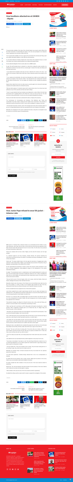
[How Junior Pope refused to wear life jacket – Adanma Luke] (26, 231)
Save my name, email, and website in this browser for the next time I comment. (22, 172)
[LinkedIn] (2, 58)
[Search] (67, 1)
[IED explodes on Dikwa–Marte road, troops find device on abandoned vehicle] (30, 470)
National (34, 4)
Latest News (28, 4)
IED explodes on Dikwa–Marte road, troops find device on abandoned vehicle (39, 470)
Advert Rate (12, 1)
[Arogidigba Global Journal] (11, 5)
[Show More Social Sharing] (32, 24)
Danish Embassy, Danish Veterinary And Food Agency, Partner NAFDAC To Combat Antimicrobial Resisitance (58, 80)
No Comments (14, 21)
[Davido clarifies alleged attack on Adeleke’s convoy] (52, 93)
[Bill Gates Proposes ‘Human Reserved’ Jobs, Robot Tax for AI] (51, 461)
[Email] (2, 61)
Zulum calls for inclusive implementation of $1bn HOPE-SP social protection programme (12, 144)
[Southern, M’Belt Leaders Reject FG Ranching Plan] (51, 469)
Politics (41, 4)
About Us (7, 1)
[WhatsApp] (2, 67)
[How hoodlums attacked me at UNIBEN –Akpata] (26, 37)
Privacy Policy (58, 161)
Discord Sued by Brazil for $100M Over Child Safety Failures (25, 144)
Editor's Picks (9, 13)
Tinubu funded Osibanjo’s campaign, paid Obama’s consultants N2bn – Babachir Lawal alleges (61, 100)
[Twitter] (2, 55)
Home (21, 4)
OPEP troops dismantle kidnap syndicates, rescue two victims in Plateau (61, 58)
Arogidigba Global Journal (55, 83)
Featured (8, 115)
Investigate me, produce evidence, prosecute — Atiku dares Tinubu (40, 144)
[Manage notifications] (70, 479)
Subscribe (65, 4)
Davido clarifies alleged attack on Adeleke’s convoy (61, 93)
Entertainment (48, 4)
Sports (55, 4)
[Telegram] (2, 64)
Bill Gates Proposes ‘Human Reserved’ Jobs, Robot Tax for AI (61, 461)
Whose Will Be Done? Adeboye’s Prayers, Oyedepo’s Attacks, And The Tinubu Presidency (61, 109)
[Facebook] (2, 52)
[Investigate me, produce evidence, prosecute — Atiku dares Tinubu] (40, 137)
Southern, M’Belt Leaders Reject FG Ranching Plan (60, 468)
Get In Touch (17, 1)
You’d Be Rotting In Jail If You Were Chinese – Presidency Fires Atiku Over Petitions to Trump (61, 117)
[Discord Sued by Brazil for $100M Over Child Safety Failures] (26, 137)
